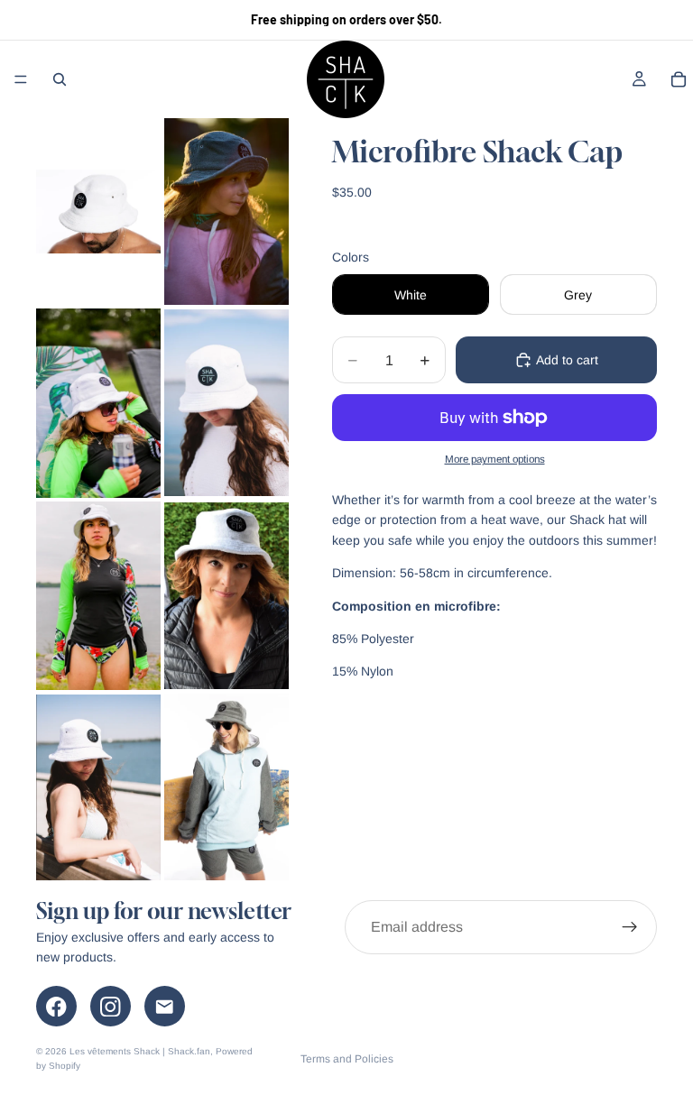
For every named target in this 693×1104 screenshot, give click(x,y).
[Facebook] (56, 1006)
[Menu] (21, 79)
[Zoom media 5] (98, 595)
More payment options (495, 459)
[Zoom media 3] (98, 403)
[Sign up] (630, 927)
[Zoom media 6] (226, 595)
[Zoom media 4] (226, 403)
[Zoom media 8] (226, 787)
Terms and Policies (346, 1059)
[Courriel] (164, 1006)
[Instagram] (110, 1006)
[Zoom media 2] (226, 211)
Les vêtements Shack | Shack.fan (139, 1051)
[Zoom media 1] (98, 211)
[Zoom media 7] (98, 787)
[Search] (59, 79)
